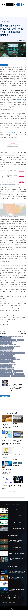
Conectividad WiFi (20, 339)
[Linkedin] (15, 390)
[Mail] (17, 390)
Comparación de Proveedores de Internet (8, 339)
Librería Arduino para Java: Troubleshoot (16, 553)
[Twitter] (19, 390)
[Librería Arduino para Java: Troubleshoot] (4, 553)
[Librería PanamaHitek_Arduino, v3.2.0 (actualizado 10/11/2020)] (4, 541)
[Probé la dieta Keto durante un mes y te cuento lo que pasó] (18, 479)
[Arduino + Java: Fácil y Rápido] (4, 547)
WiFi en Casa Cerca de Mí (18, 374)
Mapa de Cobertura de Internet (6, 349)
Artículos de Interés (4, 65)
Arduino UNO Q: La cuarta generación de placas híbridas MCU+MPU (16, 578)
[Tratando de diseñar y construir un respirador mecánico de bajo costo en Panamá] (18, 434)
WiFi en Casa (3, 372)
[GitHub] (11, 390)
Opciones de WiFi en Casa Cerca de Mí (8, 354)
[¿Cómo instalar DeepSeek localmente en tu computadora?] (4, 590)
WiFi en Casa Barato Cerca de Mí (7, 374)
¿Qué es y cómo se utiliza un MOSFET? (16, 522)
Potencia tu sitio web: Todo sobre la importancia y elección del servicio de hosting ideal (6, 472)
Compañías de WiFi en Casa (6, 338)
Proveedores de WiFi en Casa (6, 366)
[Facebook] (9, 390)
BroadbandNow (6, 336)
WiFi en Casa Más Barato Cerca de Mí (18, 375)
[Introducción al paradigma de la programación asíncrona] (7, 450)
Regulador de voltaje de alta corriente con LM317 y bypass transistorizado (17, 559)
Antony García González (21, 40)
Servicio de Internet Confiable (6, 370)
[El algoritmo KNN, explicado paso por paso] (4, 584)
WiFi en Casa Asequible (11, 372)
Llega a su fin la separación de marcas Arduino (17, 467)
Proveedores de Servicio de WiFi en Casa (8, 364)
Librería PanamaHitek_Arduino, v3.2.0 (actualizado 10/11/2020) (16, 541)
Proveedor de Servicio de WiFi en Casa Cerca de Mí (10, 359)
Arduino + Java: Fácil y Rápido (15, 547)
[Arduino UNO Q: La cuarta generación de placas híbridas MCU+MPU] (4, 578)
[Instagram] (13, 390)
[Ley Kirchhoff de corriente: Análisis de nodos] (4, 516)
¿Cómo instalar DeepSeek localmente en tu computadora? (17, 590)
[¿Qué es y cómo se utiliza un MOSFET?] (4, 522)
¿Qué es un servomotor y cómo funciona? (17, 528)
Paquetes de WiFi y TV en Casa (6, 356)
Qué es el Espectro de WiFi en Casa (7, 369)
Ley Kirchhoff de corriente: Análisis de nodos (16, 516)
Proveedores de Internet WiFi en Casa (8, 362)
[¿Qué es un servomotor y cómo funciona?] (4, 528)
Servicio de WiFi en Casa (17, 370)
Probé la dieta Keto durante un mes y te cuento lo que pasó (17, 485)
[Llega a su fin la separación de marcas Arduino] (18, 463)
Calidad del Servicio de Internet (16, 336)
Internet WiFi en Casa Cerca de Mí (7, 348)
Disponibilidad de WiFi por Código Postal (8, 344)
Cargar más (11, 491)
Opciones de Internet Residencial (7, 352)
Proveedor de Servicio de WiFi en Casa (8, 357)
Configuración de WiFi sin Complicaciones (8, 341)
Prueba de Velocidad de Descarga (7, 367)
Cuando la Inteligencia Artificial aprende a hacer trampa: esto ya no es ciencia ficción (17, 572)
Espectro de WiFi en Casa (5, 346)
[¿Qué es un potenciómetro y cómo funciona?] (4, 510)
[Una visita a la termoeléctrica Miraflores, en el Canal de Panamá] (18, 419)
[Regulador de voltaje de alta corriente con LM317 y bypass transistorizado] (4, 559)
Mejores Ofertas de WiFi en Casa (7, 351)
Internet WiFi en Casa (16, 346)
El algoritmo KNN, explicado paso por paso (17, 584)
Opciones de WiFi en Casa (19, 352)
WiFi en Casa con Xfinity (5, 375)
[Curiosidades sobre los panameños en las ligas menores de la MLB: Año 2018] (18, 450)
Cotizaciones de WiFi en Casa (6, 343)
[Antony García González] (5, 386)
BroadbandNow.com (20, 99)
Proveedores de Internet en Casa (7, 361)
